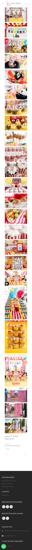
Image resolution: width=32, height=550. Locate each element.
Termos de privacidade (8, 486)
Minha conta (5, 495)
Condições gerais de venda (9, 481)
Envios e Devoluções (7, 483)
